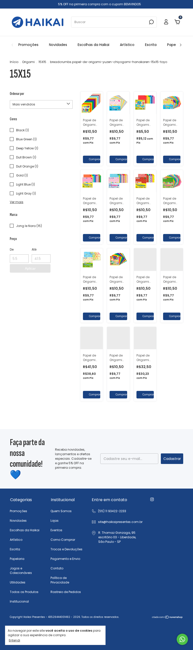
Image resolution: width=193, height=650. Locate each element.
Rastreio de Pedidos (66, 592)
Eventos (56, 530)
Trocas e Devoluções (66, 549)
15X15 (42, 62)
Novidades (58, 44)
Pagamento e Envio (65, 559)
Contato (57, 568)
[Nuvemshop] (167, 617)
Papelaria (175, 44)
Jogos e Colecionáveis (21, 570)
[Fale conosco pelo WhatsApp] (182, 639)
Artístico (127, 44)
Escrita (151, 44)
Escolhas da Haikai (93, 44)
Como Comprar (63, 540)
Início (14, 62)
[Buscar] (151, 22)
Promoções (28, 44)
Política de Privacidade (60, 580)
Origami (28, 62)
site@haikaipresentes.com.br (120, 522)
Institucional (19, 601)
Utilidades (17, 582)
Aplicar (30, 268)
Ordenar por (17, 93)
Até (34, 249)
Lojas (55, 520)
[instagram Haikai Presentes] (152, 499)
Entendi (14, 640)
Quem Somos (61, 511)
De (12, 249)
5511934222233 (108, 511)
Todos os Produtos (24, 592)
